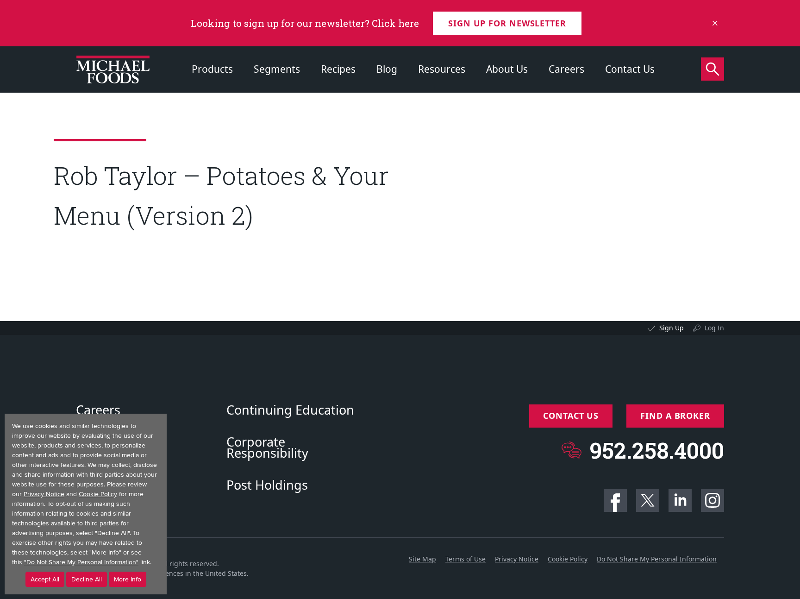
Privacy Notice (516, 559)
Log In (714, 327)
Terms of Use (465, 559)
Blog (386, 69)
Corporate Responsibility (267, 447)
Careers (566, 69)
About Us (507, 69)
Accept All (45, 579)
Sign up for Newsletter (507, 23)
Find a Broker (675, 415)
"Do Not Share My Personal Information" (81, 562)
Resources (441, 69)
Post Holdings (267, 485)
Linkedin (680, 500)
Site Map (422, 559)
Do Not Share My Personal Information (657, 559)
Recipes (338, 69)
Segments (277, 69)
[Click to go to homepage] (113, 69)
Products (212, 69)
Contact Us (630, 69)
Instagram (712, 500)
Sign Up (671, 327)
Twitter (647, 500)
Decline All (86, 579)
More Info (127, 579)
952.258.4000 (656, 450)
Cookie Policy (568, 559)
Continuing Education (290, 410)
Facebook (615, 500)
